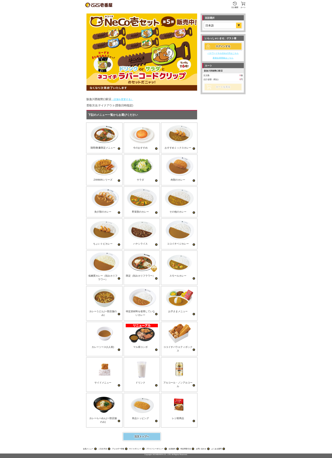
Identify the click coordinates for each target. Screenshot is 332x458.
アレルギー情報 (118, 449)
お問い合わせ (201, 449)
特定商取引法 (186, 449)
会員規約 (172, 449)
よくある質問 (216, 449)
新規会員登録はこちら (223, 58)
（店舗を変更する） (122, 99)
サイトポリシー (135, 449)
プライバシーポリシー (155, 449)
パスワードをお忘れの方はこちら (223, 53)
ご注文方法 (102, 449)
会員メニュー (88, 449)
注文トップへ (142, 436)
